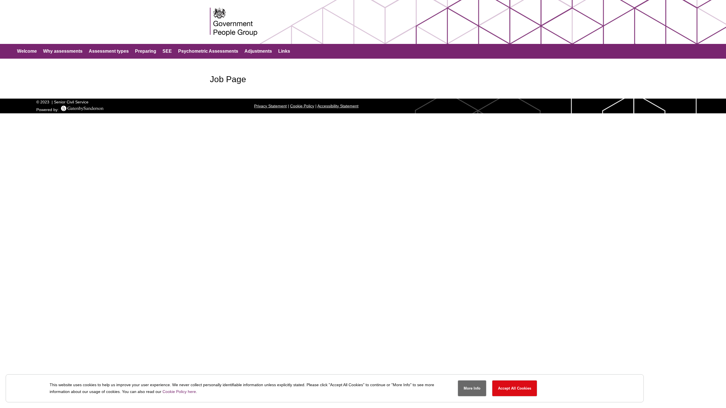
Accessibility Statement (337, 106)
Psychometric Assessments (208, 51)
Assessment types (109, 51)
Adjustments (258, 51)
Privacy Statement (270, 106)
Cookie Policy (302, 106)
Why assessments (63, 51)
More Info (472, 388)
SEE (167, 51)
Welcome (27, 51)
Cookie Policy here (179, 391)
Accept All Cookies (514, 388)
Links (284, 51)
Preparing (145, 51)
